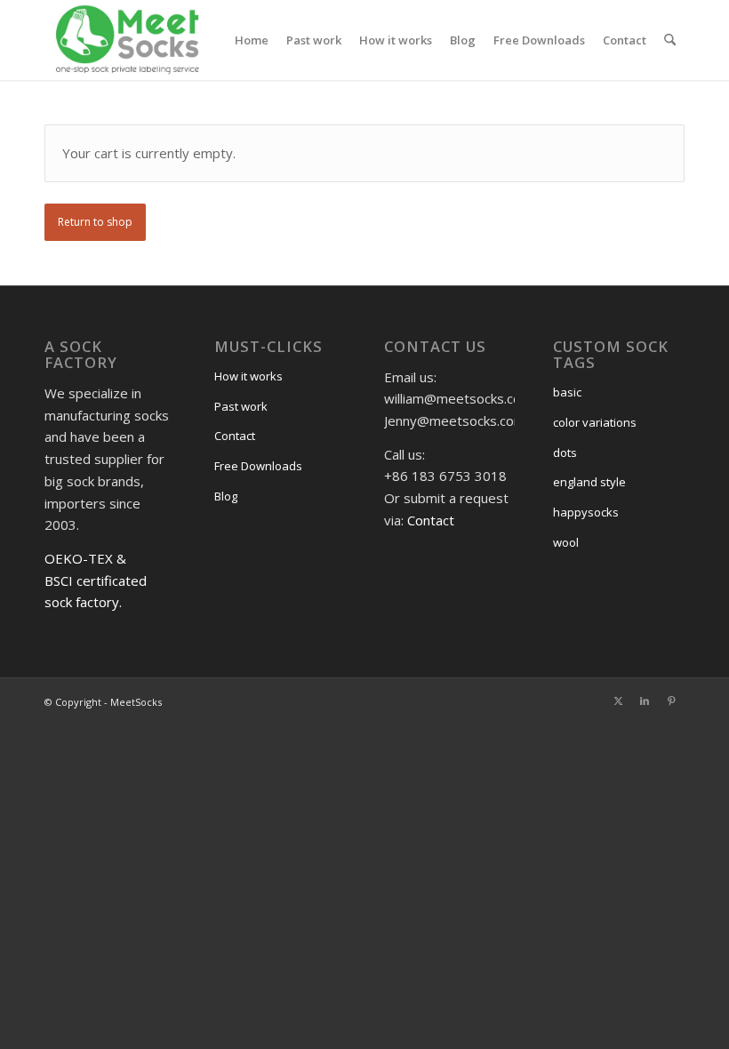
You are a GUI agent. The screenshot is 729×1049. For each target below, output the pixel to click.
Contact (234, 436)
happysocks (586, 512)
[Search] (670, 40)
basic (567, 392)
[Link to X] (618, 700)
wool (566, 542)
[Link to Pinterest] (671, 700)
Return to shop (95, 221)
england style (589, 482)
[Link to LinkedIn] (644, 700)
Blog (225, 496)
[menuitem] (251, 40)
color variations (595, 422)
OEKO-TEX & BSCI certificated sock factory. (95, 580)
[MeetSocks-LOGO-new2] (127, 40)
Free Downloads (258, 466)
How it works (248, 376)
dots (565, 452)
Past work (241, 406)
